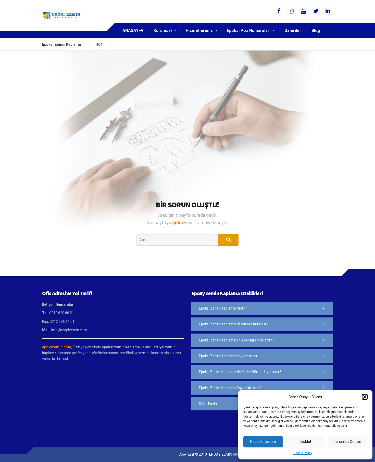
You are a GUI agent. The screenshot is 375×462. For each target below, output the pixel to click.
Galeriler (292, 30)
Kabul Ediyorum (263, 441)
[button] (364, 396)
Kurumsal (163, 30)
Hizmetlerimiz (199, 30)
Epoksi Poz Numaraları (248, 30)
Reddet (305, 441)
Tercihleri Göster (347, 441)
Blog (315, 30)
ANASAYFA (132, 30)
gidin (178, 222)
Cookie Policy (302, 453)
